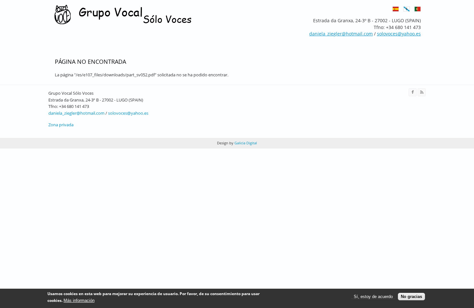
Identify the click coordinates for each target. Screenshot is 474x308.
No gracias (411, 296)
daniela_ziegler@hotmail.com (76, 113)
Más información (79, 300)
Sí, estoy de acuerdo (373, 296)
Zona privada (61, 125)
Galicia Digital (245, 142)
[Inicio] (123, 15)
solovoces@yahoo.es (128, 113)
